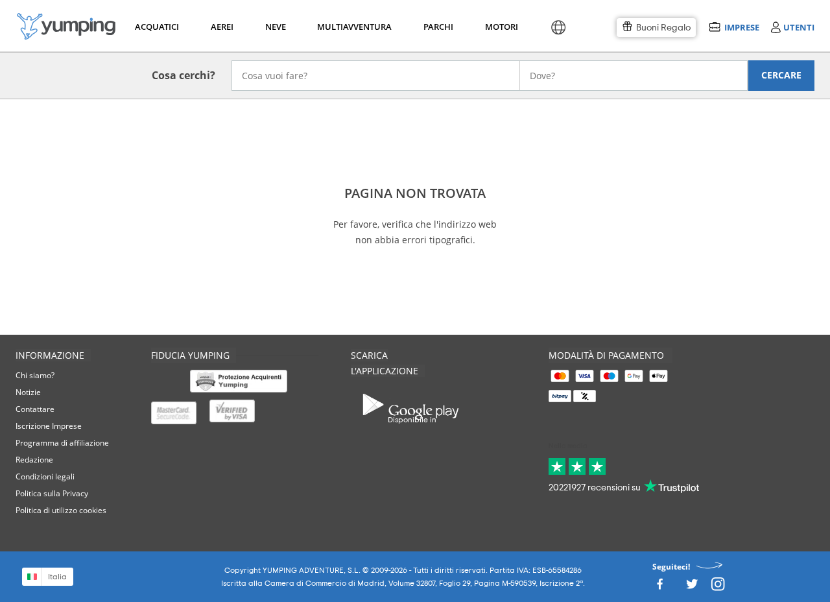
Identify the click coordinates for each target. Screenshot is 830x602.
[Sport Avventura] (66, 26)
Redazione (34, 459)
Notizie (28, 392)
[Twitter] (692, 587)
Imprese (741, 26)
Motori (501, 26)
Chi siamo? (35, 375)
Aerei (222, 26)
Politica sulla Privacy (52, 493)
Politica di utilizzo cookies (61, 510)
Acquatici (155, 26)
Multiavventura (351, 26)
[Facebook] (659, 587)
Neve (275, 26)
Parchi (438, 26)
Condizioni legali (45, 476)
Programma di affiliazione (62, 442)
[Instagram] (718, 587)
